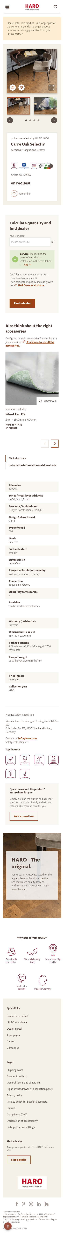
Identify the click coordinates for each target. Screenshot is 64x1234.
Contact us (13, 1047)
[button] (21, 193)
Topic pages (13, 1035)
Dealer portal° (15, 1028)
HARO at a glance (17, 1022)
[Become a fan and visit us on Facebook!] (15, 1204)
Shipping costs (15, 1070)
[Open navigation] (9, 7)
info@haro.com (27, 738)
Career (11, 1041)
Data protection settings (21, 1127)
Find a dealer (22, 303)
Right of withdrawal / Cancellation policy (30, 1088)
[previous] (45, 444)
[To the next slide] (54, 120)
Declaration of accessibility (22, 1120)
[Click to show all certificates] (51, 166)
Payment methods (17, 1076)
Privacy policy (15, 1095)
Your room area (17, 235)
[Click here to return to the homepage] (32, 7)
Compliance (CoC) (17, 1114)
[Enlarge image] (51, 87)
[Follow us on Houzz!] (44, 1204)
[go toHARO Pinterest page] (21, 1204)
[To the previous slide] (10, 120)
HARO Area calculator (31, 285)
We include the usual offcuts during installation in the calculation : (35, 259)
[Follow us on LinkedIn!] (37, 1204)
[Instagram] (29, 1204)
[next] (55, 444)
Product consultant (17, 1016)
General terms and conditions (23, 1082)
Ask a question (24, 816)
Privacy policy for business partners (27, 1101)
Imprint (11, 1108)
